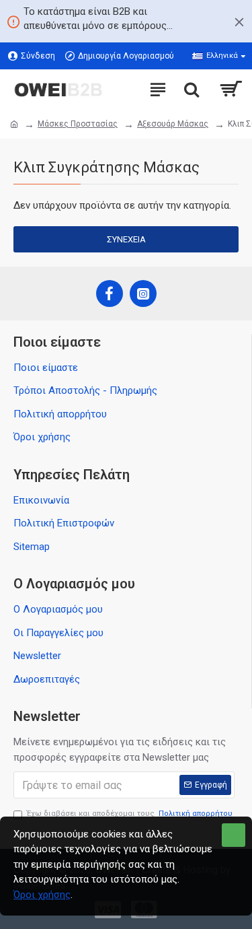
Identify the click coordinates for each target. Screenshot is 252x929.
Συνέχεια (126, 239)
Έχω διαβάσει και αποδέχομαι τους (130, 813)
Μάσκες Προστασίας (78, 124)
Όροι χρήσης (42, 895)
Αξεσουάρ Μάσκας (172, 124)
